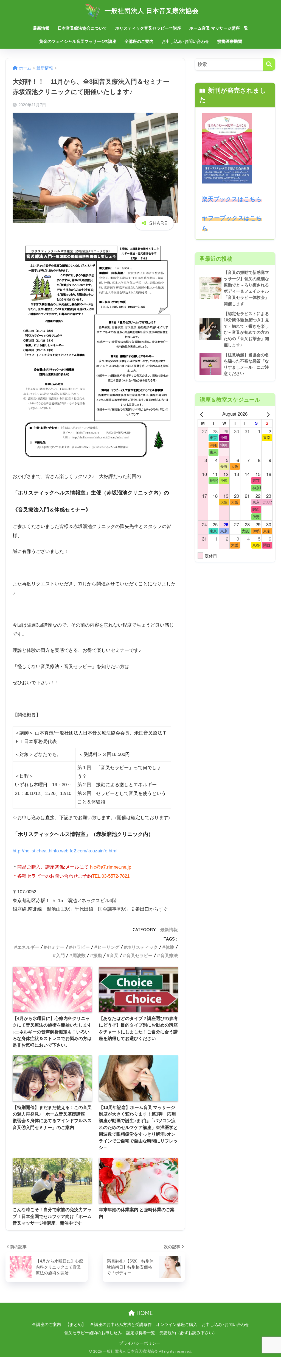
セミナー (55, 947)
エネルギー (28, 947)
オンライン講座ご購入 (176, 1324)
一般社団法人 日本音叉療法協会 (151, 11)
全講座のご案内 (139, 41)
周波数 (79, 955)
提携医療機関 (229, 41)
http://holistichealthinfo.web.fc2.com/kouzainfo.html (65, 850)
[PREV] (203, 414)
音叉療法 (169, 955)
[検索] (269, 64)
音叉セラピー (139, 955)
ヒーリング (108, 947)
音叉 (114, 955)
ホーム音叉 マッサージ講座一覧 (218, 28)
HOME (144, 1312)
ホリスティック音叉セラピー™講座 (148, 28)
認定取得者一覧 (140, 1333)
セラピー (81, 947)
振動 (97, 955)
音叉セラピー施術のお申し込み (93, 1333)
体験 (169, 947)
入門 (60, 955)
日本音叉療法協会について (82, 28)
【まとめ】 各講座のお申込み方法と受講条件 (108, 1324)
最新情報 (41, 28)
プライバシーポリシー (139, 1343)
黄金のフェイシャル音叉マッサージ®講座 (77, 41)
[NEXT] (267, 414)
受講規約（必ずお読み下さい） (188, 1333)
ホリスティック (142, 947)
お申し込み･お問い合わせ (185, 41)
